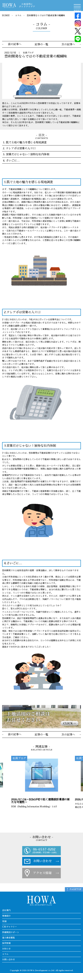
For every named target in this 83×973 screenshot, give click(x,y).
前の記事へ (14, 44)
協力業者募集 (8, 938)
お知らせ (6, 949)
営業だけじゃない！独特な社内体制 (27, 154)
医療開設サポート (10, 932)
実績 (4, 921)
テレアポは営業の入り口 (21, 148)
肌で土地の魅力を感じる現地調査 (26, 142)
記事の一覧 (41, 44)
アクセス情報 (42, 873)
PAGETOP (75, 889)
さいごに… (13, 160)
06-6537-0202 (44, 849)
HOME (6, 15)
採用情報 (6, 943)
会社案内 (6, 910)
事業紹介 (6, 916)
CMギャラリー (9, 927)
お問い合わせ (42, 861)
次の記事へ (68, 44)
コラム (18, 15)
